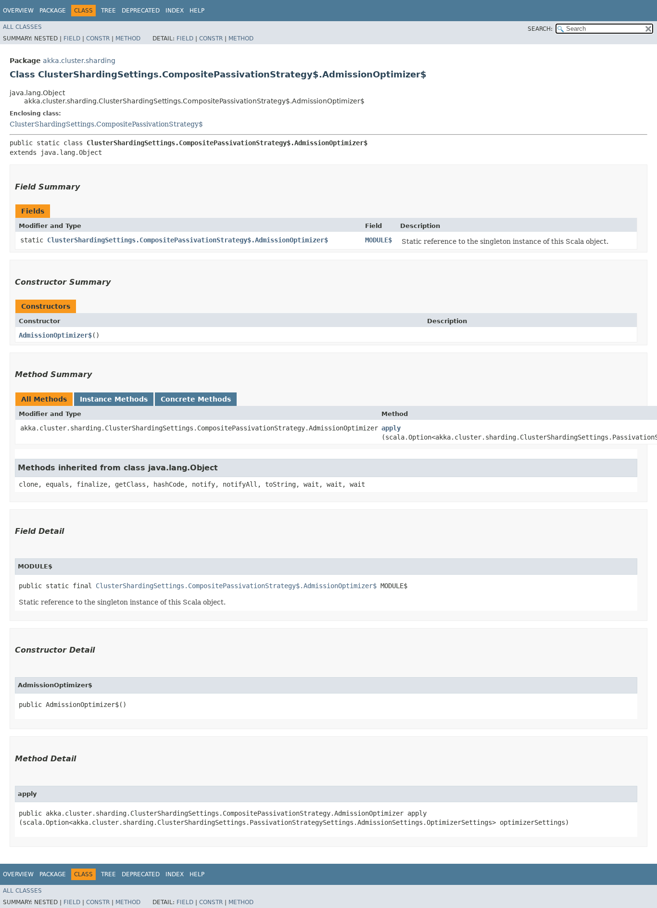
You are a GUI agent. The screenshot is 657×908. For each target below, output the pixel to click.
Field (71, 38)
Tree (108, 10)
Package (52, 10)
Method (127, 38)
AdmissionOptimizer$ (55, 335)
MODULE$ (378, 240)
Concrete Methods (196, 399)
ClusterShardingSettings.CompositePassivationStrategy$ (106, 124)
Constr (98, 38)
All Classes (22, 27)
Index (174, 10)
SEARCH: (540, 28)
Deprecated (141, 10)
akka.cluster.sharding (79, 60)
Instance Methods (114, 399)
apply (391, 428)
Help (197, 10)
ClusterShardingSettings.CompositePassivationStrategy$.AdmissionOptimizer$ (187, 240)
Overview (18, 10)
